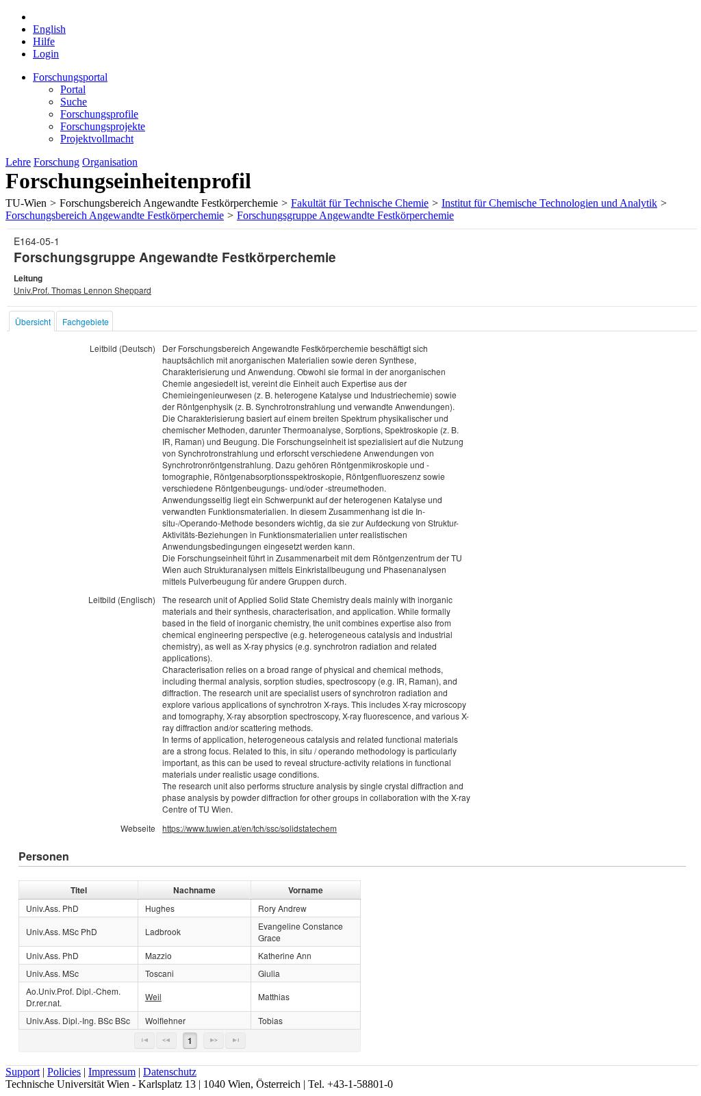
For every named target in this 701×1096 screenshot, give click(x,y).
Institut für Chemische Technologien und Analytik (549, 203)
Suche (73, 101)
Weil (153, 996)
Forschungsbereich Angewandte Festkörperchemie (114, 215)
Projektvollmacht (96, 138)
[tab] (32, 321)
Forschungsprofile (99, 114)
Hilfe (44, 41)
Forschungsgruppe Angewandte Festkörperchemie (345, 215)
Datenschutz (169, 1072)
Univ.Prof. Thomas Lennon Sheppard (82, 290)
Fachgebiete (85, 321)
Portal (73, 89)
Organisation (110, 162)
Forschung (56, 162)
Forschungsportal (70, 77)
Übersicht (33, 321)
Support (22, 1072)
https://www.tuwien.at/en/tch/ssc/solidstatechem (249, 828)
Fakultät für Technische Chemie (360, 203)
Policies (64, 1072)
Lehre (18, 162)
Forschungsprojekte (102, 126)
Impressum (112, 1072)
